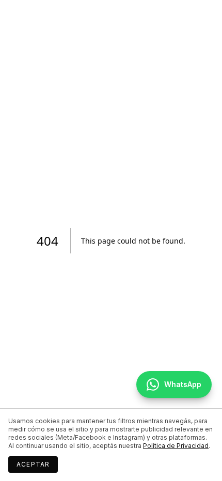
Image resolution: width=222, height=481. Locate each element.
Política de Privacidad (176, 446)
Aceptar (33, 464)
